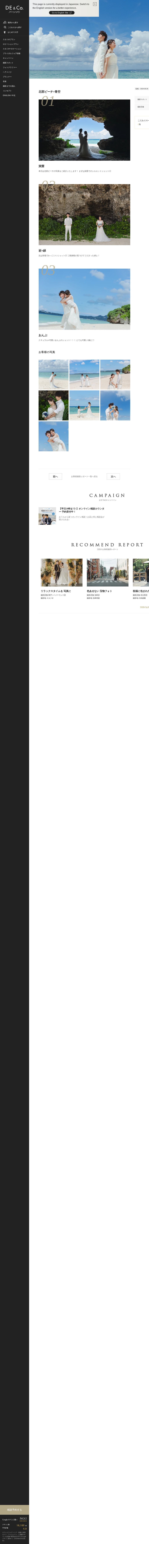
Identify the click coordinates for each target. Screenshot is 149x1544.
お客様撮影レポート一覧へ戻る (84, 476)
